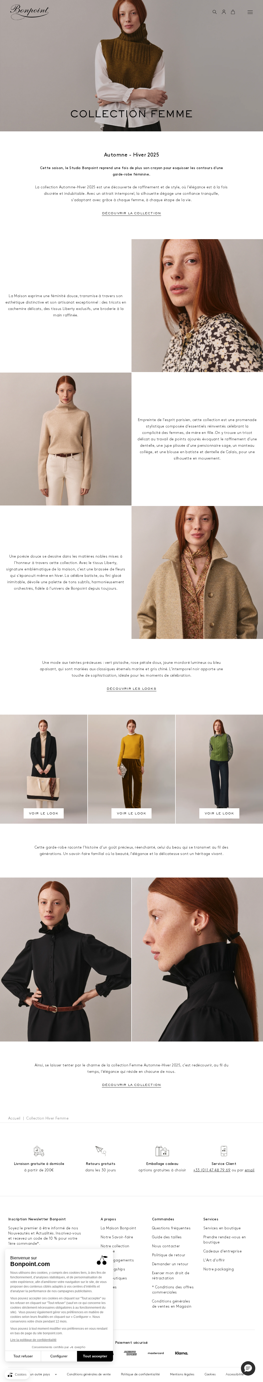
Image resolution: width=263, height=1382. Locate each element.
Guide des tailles (167, 1237)
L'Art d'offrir (214, 1260)
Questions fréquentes (171, 1228)
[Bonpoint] (29, 12)
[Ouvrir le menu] (250, 12)
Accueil (14, 1118)
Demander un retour (170, 1264)
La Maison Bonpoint (118, 1228)
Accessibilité (235, 1374)
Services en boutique (222, 1228)
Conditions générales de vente (89, 1374)
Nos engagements (117, 1260)
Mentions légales (182, 1374)
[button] (214, 12)
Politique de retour (168, 1255)
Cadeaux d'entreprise (222, 1251)
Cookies (210, 1374)
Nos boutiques (114, 1278)
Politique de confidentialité (140, 1374)
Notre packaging (218, 1269)
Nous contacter (166, 1246)
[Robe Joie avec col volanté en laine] (65, 960)
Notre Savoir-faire (117, 1237)
